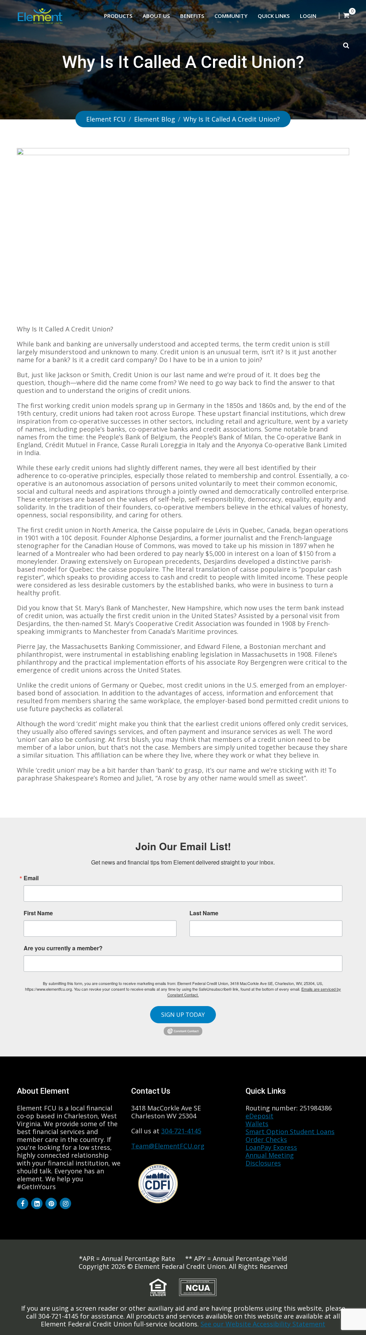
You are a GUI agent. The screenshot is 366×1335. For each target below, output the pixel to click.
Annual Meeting (270, 1155)
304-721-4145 (181, 1131)
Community (230, 15)
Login (308, 15)
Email (31, 878)
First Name (38, 913)
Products (118, 15)
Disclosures (263, 1163)
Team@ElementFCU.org (167, 1146)
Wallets (257, 1123)
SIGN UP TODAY (183, 1015)
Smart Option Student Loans (290, 1131)
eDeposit (259, 1116)
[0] (346, 15)
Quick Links (274, 15)
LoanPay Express (271, 1147)
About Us (156, 15)
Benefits (192, 15)
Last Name (203, 913)
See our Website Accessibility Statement (263, 1324)
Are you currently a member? (63, 947)
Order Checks (266, 1139)
